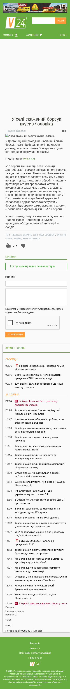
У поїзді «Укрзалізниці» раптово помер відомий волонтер (39, 367)
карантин (61, 235)
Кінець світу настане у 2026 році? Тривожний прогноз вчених (34, 587)
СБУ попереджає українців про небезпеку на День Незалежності (39, 533)
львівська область (22, 235)
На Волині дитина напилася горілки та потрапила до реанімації (37, 569)
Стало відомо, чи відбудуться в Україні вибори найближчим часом (37, 474)
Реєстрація (8, 34)
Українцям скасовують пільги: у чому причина (36, 438)
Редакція (35, 643)
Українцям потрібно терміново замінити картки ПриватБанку (38, 447)
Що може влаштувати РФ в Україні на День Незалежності (40, 483)
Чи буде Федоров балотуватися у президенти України (36, 402)
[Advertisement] (35, 78)
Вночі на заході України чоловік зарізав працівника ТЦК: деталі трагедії (37, 376)
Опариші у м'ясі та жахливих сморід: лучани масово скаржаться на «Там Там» (41, 578)
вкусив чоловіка (31, 238)
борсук (8, 238)
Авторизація (32, 34)
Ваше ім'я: (10, 276)
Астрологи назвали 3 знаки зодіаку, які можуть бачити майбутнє (37, 411)
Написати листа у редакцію (35, 652)
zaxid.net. (29, 159)
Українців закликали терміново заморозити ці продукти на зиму (40, 465)
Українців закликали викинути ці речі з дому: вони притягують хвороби (41, 429)
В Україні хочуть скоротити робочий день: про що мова (39, 501)
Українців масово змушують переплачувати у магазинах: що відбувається (40, 524)
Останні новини (15, 348)
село (35, 235)
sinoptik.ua (24, 630)
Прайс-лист (35, 657)
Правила (46, 308)
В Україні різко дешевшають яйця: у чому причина (41, 605)
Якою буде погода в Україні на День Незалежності (36, 596)
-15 (15, 246)
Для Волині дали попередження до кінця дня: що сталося (39, 385)
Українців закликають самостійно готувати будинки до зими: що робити (39, 551)
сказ (41, 235)
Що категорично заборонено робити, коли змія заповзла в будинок (39, 420)
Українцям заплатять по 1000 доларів (37, 517)
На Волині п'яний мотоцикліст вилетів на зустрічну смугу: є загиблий (39, 560)
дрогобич (50, 235)
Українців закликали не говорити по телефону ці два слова (36, 456)
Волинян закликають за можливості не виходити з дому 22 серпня (37, 510)
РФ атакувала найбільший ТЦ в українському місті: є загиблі (33, 492)
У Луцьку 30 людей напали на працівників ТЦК (34, 542)
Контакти (35, 648)
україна (17, 238)
